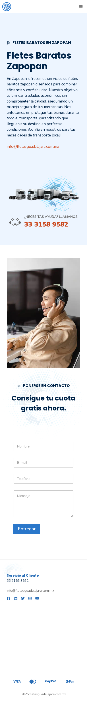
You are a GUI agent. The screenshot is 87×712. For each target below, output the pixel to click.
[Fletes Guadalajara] (6, 6)
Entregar (27, 529)
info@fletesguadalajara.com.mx (33, 146)
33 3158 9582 (46, 224)
